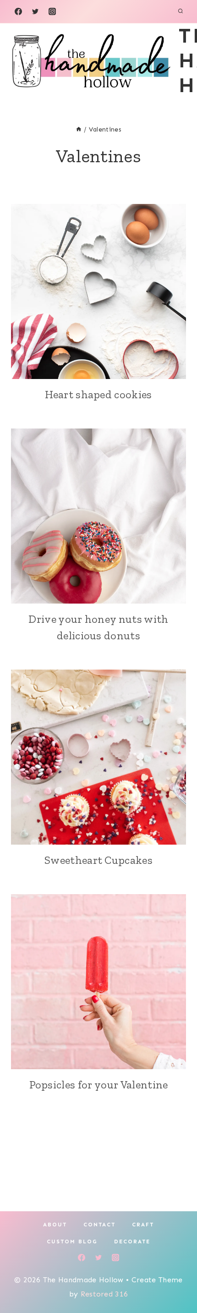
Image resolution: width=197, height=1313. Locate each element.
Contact (99, 1224)
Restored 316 (104, 1294)
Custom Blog (72, 1241)
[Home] (79, 129)
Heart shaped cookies (98, 394)
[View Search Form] (180, 11)
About (55, 1224)
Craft (143, 1224)
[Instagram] (52, 11)
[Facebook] (18, 11)
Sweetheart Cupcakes (98, 860)
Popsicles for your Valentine (98, 1084)
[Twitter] (35, 11)
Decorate (132, 1241)
